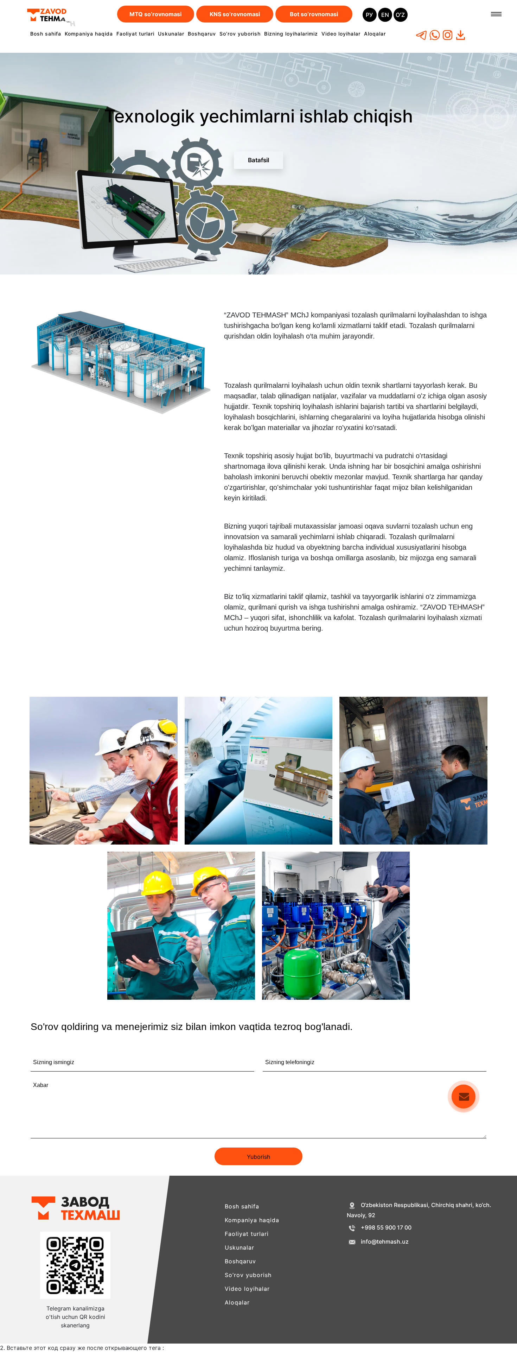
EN (385, 14)
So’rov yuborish (240, 34)
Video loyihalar (340, 34)
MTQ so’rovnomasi (155, 14)
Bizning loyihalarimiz (291, 34)
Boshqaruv (202, 34)
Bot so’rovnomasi (314, 14)
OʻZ (400, 14)
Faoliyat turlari (135, 34)
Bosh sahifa (45, 34)
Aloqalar (375, 34)
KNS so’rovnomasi (235, 14)
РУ (369, 14)
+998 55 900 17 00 (386, 1227)
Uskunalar (171, 34)
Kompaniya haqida (89, 34)
